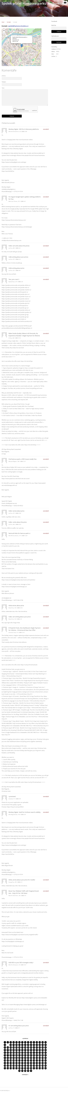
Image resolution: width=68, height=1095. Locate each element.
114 (28, 1060)
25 (31, 1045)
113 (25, 1060)
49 (13, 1050)
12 (37, 1042)
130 (31, 1063)
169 (28, 1071)
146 (34, 1065)
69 (28, 1052)
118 (40, 1060)
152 (8, 1068)
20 (16, 1045)
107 (8, 1060)
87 (37, 1055)
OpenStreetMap (33, 65)
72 (37, 1052)
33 (10, 1047)
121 (5, 1063)
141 (19, 1065)
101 (34, 1058)
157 (22, 1068)
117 (37, 1060)
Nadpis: (4, 82)
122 (8, 1063)
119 (42, 1060)
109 (13, 1060)
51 (19, 1050)
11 (34, 1042)
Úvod (3, 22)
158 (25, 1068)
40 (31, 1047)
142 (22, 1065)
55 (31, 1050)
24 (28, 1045)
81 (19, 1055)
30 (45, 1045)
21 (19, 1045)
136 (5, 1065)
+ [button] (3, 31)
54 (28, 1050)
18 (10, 1045)
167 (22, 1071)
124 (13, 1063)
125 (16, 1063)
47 (8, 1050)
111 (19, 1060)
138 (11, 1065)
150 (45, 1065)
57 (37, 1050)
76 (5, 1055)
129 (28, 1063)
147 (37, 1065)
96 (19, 1058)
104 (42, 1058)
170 (31, 1071)
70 (31, 1052)
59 (42, 1050)
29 (42, 1045)
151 (5, 1068)
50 (16, 1050)
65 (16, 1052)
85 (31, 1055)
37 (22, 1047)
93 (10, 1058)
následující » (25, 1074)
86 (34, 1055)
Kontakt (9, 22)
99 (28, 1058)
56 (34, 1050)
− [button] (3, 33)
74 (42, 1052)
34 (13, 1047)
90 (45, 1055)
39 (28, 1047)
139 (13, 1065)
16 (5, 1045)
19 (13, 1045)
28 (39, 1045)
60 (45, 1050)
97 (22, 1058)
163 (40, 1068)
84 (28, 1055)
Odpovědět (46, 129)
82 (22, 1055)
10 (31, 1042)
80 (16, 1055)
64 (13, 1052)
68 (25, 1052)
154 (13, 1068)
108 (11, 1060)
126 (19, 1063)
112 (22, 1060)
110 (16, 1060)
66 (19, 1052)
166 (19, 1071)
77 (8, 1055)
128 (25, 1063)
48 (10, 1050)
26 (34, 1045)
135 (45, 1063)
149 (42, 1065)
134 (42, 1063)
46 (5, 1050)
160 (31, 1068)
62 (8, 1052)
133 (40, 1063)
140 (16, 1065)
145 (31, 1065)
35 (16, 1047)
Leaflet (26, 65)
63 (10, 1052)
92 (8, 1058)
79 (13, 1055)
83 (25, 1055)
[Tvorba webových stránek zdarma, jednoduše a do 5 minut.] (9, 1090)
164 (42, 1068)
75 (45, 1052)
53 (25, 1050)
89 (42, 1055)
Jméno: (4, 76)
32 (8, 1047)
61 (5, 1052)
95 (16, 1058)
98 (25, 1058)
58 (39, 1050)
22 (22, 1045)
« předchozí (25, 1038)
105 (45, 1058)
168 (25, 1071)
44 (42, 1047)
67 (22, 1052)
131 (34, 1063)
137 (8, 1065)
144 (28, 1065)
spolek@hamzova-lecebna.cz (18, 26)
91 (5, 1058)
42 (37, 1047)
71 (34, 1052)
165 (45, 1068)
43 (39, 1047)
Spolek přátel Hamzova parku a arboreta (32, 3)
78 (10, 1055)
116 (34, 1060)
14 (42, 1042)
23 (25, 1045)
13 (39, 1042)
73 (39, 1052)
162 (37, 1068)
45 (45, 1047)
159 (28, 1068)
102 (37, 1058)
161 (34, 1068)
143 (25, 1065)
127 (22, 1063)
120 (45, 1060)
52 (22, 1050)
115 (31, 1060)
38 (25, 1047)
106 (5, 1060)
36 (19, 1047)
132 (37, 1063)
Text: (3, 88)
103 (40, 1058)
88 (39, 1055)
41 (34, 1047)
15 (45, 1042)
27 (37, 1045)
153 (11, 1068)
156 (19, 1068)
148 (40, 1065)
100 (31, 1058)
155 (16, 1068)
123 (11, 1063)
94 (13, 1058)
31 (5, 1047)
